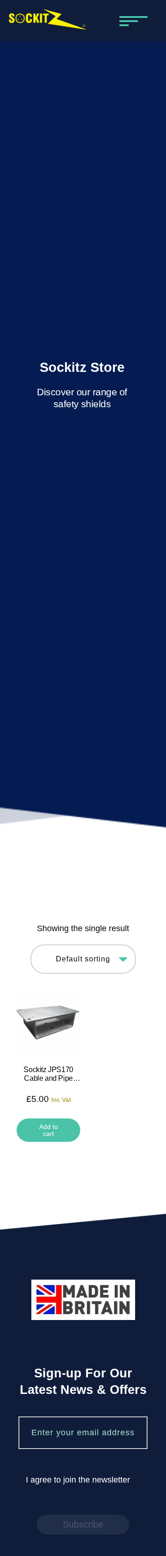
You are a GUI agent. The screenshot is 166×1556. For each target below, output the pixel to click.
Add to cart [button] (48, 1130)
